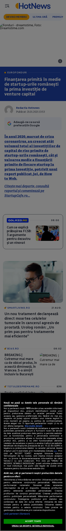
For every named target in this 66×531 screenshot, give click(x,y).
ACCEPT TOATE (33, 521)
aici (55, 450)
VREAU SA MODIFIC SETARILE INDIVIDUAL (33, 526)
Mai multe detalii (33, 425)
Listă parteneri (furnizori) (17, 513)
